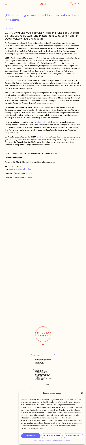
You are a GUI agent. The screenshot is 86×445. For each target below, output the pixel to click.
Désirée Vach (40, 122)
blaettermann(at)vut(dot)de (20, 169)
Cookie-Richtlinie (39, 441)
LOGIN (77, 4)
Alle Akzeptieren (30, 436)
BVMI (30, 173)
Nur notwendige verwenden (52, 436)
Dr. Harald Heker (43, 137)
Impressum (66, 441)
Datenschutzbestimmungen (54, 441)
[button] (82, 393)
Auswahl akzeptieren (73, 436)
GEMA (29, 178)
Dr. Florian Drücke (43, 107)
